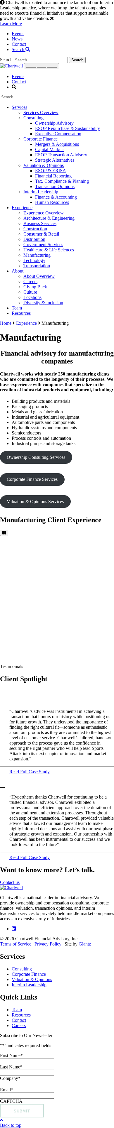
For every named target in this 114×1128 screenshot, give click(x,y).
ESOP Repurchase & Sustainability (67, 128)
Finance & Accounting (56, 197)
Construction (35, 228)
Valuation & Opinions (43, 165)
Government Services (43, 244)
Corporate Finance (40, 138)
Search (18, 49)
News (17, 38)
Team (17, 307)
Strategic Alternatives (54, 160)
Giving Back (35, 286)
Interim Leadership (40, 191)
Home (5, 323)
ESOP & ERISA (50, 170)
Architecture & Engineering (49, 218)
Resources (21, 313)
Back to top (10, 1125)
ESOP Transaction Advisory (61, 154)
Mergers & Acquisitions (57, 144)
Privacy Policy (47, 943)
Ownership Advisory (54, 123)
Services (19, 107)
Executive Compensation (58, 133)
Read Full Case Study (29, 771)
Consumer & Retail (41, 233)
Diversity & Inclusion (43, 302)
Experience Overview (43, 212)
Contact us (10, 882)
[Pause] (4, 533)
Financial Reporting (53, 175)
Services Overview (40, 112)
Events (18, 33)
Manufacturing (37, 255)
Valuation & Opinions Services (35, 501)
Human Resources (52, 202)
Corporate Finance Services (32, 479)
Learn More (11, 23)
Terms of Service (15, 943)
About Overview (39, 276)
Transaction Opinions (55, 186)
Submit (22, 1111)
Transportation (36, 265)
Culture (30, 292)
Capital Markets (49, 149)
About (17, 270)
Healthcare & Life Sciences (48, 249)
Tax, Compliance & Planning (62, 181)
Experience (22, 207)
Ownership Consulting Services (36, 457)
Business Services (39, 223)
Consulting (33, 117)
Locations (32, 297)
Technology (34, 260)
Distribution (34, 239)
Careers (30, 281)
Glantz (85, 943)
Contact (19, 44)
